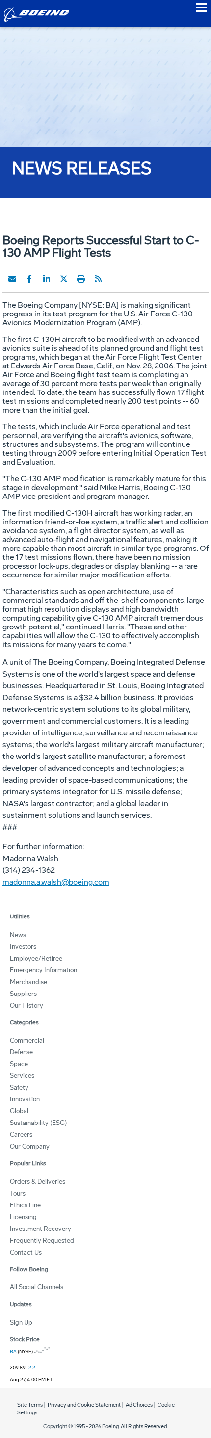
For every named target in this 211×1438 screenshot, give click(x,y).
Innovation (25, 1099)
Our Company (30, 1146)
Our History (26, 1005)
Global (19, 1111)
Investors (23, 946)
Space (19, 1064)
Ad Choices (139, 1405)
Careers (21, 1134)
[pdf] (115, 278)
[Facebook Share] (29, 278)
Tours (18, 1193)
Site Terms (30, 1405)
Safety (19, 1087)
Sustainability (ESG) (38, 1122)
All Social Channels (36, 1287)
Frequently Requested (42, 1240)
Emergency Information (43, 970)
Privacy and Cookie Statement (84, 1405)
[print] (81, 278)
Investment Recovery (40, 1228)
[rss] (98, 278)
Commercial (27, 1040)
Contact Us (26, 1252)
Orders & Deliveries (37, 1181)
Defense (21, 1052)
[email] (12, 278)
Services (22, 1075)
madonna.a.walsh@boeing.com (55, 882)
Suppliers (23, 993)
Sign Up (21, 1322)
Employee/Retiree (36, 958)
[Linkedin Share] (46, 278)
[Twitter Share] (63, 278)
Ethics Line (25, 1205)
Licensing (23, 1217)
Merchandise (28, 982)
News (18, 935)
